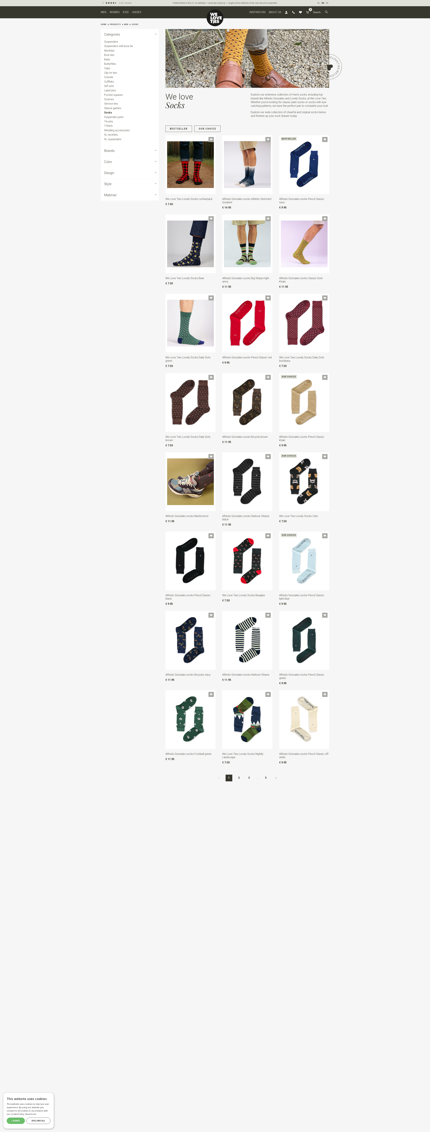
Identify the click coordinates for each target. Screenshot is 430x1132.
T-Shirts (108, 126)
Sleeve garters (112, 108)
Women (114, 12)
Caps (107, 68)
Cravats (108, 77)
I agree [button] (16, 1120)
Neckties (109, 50)
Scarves (109, 99)
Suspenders (111, 41)
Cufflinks (109, 81)
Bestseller (179, 128)
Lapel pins (110, 90)
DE (327, 3)
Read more (30, 1114)
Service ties (111, 103)
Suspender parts (113, 117)
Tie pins (108, 121)
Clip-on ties (110, 72)
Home (103, 24)
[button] (326, 12)
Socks (135, 24)
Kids (126, 12)
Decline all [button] (38, 1120)
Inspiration (257, 12)
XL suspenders (112, 139)
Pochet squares (113, 95)
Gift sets (109, 86)
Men (103, 12)
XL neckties (111, 134)
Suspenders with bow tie (118, 46)
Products (115, 24)
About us (275, 12)
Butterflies (110, 63)
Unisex (136, 12)
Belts (107, 59)
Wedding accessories (117, 130)
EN (322, 3)
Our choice (207, 128)
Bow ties (109, 55)
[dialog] (28, 1111)
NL (318, 3)
